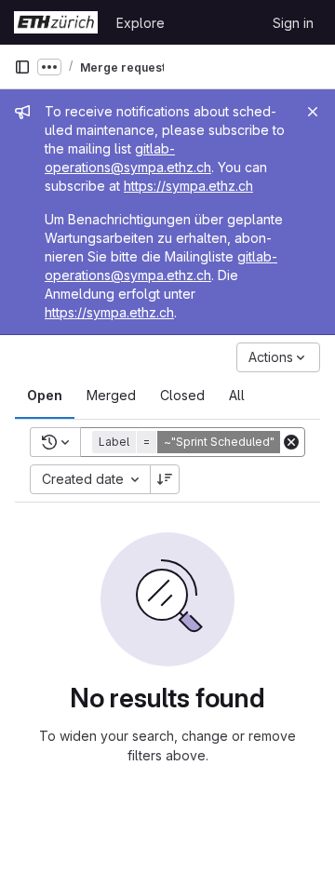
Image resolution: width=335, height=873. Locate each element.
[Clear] (291, 442)
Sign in (293, 23)
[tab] (44, 395)
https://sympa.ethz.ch (188, 186)
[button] (198, 442)
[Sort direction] (165, 479)
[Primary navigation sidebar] (22, 67)
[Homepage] (55, 22)
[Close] (313, 112)
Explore (140, 23)
